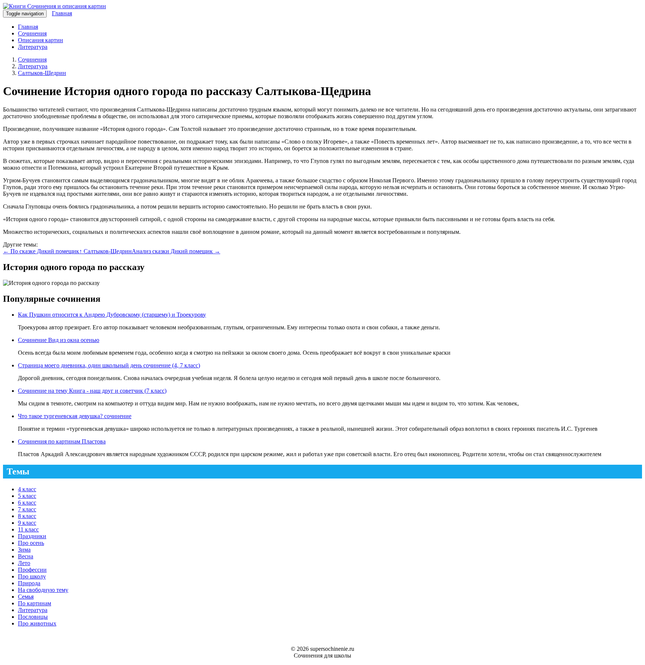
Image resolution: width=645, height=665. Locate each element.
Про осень (31, 543)
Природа (29, 583)
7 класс (27, 509)
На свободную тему (43, 590)
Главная (62, 13)
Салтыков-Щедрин (42, 73)
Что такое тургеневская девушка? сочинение (74, 416)
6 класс (27, 502)
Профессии (32, 570)
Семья (26, 596)
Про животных (37, 623)
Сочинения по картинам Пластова (62, 441)
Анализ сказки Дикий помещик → (176, 251)
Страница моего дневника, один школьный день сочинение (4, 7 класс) (109, 365)
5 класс (27, 496)
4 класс (27, 489)
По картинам (34, 603)
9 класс (27, 523)
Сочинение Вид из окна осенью (58, 340)
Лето (24, 563)
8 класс (27, 516)
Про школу (32, 576)
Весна (25, 556)
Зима (24, 549)
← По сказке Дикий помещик (41, 251)
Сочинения (32, 33)
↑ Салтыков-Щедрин (105, 251)
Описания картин (40, 40)
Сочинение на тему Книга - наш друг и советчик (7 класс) (92, 391)
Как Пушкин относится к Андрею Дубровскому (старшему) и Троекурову (112, 314)
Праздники (32, 536)
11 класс (28, 529)
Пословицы (33, 617)
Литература (32, 47)
